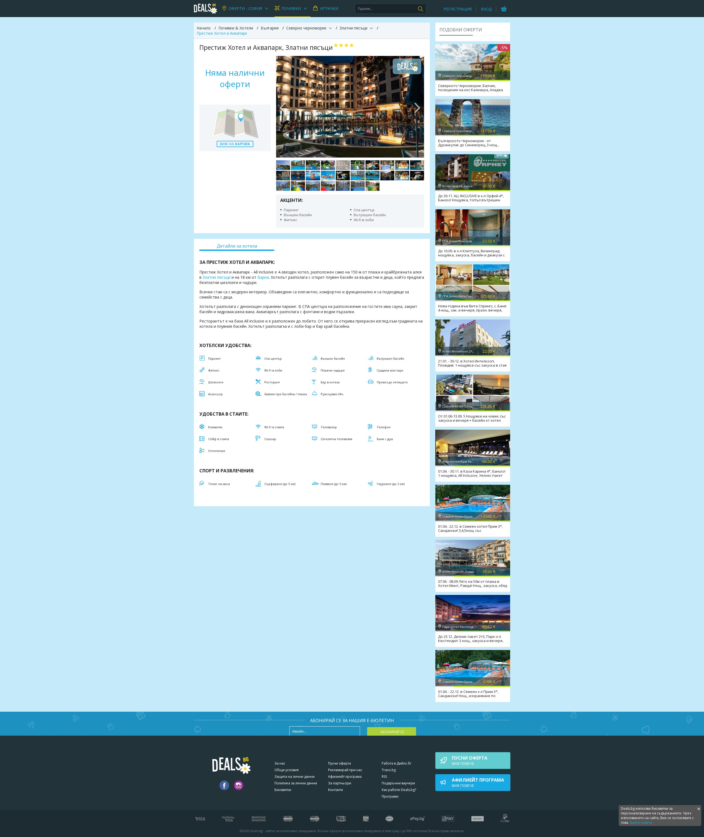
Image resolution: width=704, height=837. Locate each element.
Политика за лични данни (295, 783)
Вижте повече (641, 822)
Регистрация (458, 9)
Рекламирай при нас (345, 770)
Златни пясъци (216, 277)
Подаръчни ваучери (398, 783)
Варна (263, 277)
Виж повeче (469, 760)
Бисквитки (282, 789)
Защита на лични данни (294, 776)
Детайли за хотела (237, 246)
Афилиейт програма (345, 776)
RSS (384, 776)
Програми (390, 796)
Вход (486, 9)
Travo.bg (389, 770)
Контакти (335, 789)
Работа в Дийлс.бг (396, 763)
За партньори (339, 783)
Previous (282, 106)
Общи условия (286, 770)
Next (417, 106)
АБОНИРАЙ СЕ (392, 732)
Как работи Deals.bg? (399, 789)
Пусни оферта (339, 763)
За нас (279, 763)
